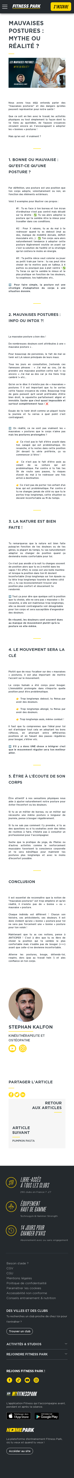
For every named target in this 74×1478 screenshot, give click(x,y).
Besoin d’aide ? (17, 1263)
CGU (9, 1273)
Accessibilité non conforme (26, 1293)
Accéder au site (20, 1451)
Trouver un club (19, 1331)
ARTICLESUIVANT (21, 1130)
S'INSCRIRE (61, 7)
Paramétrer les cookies (23, 1288)
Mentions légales (19, 1278)
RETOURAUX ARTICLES (47, 1105)
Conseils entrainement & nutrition (31, 1298)
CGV (9, 1268)
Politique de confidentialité (26, 1283)
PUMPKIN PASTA (23, 1140)
